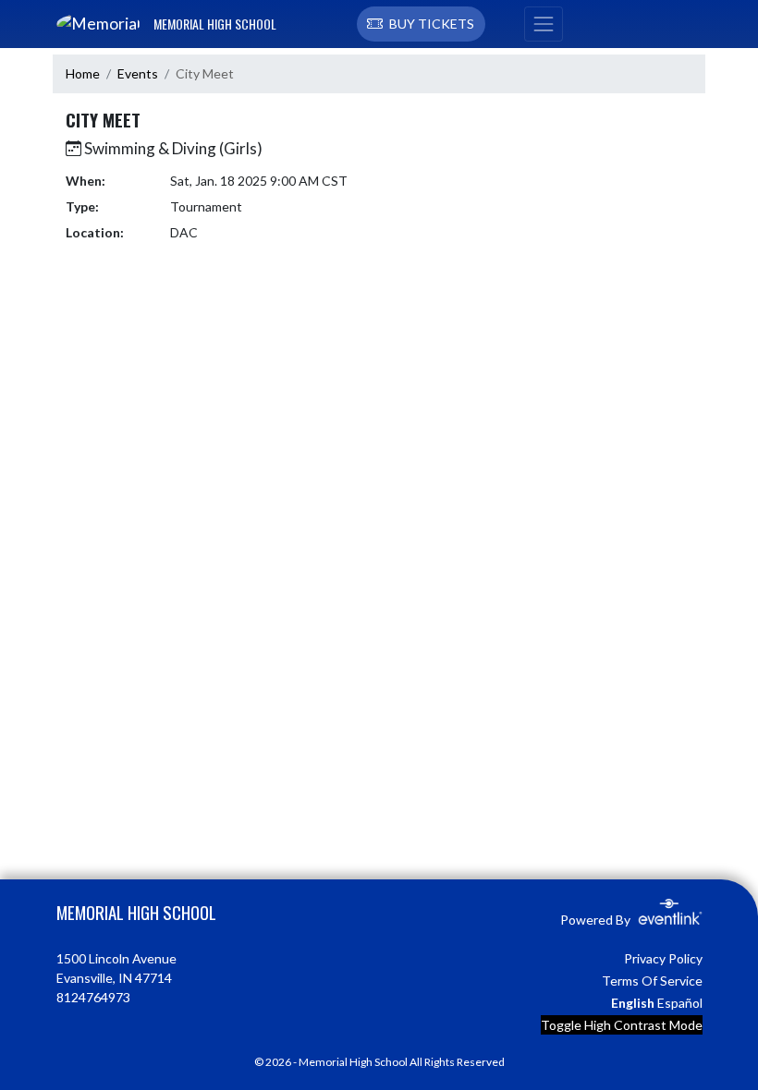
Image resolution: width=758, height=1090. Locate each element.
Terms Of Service (652, 980)
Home (83, 73)
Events (137, 73)
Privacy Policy (663, 958)
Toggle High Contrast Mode (622, 1025)
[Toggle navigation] (543, 24)
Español (680, 1003)
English (632, 1003)
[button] (421, 24)
